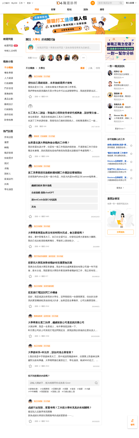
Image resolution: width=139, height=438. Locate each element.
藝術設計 (8, 104)
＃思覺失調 (56, 389)
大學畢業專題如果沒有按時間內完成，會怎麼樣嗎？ (56, 232)
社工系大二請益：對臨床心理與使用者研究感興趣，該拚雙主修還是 (63, 112)
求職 (6, 168)
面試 (6, 163)
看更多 (119, 188)
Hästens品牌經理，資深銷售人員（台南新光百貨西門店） (117, 161)
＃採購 (65, 389)
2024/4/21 (95, 306)
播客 (102, 9)
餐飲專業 (8, 73)
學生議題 (8, 189)
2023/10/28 (95, 336)
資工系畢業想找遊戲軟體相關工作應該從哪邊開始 (55, 172)
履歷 (6, 142)
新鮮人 (7, 173)
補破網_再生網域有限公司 (117, 155)
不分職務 (8, 67)
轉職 (6, 147)
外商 (6, 184)
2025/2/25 (95, 157)
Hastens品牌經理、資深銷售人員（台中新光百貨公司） (117, 177)
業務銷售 (8, 94)
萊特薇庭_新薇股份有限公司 (117, 147)
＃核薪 (80, 389)
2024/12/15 (95, 217)
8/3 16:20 (95, 97)
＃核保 (72, 389)
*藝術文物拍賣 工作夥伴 (117, 153)
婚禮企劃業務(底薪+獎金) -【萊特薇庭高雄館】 (117, 145)
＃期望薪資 (44, 392)
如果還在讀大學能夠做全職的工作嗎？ (49, 142)
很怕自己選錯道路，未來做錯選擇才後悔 (50, 82)
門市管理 (8, 88)
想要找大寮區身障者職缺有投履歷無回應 (50, 262)
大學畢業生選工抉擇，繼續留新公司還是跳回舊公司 (56, 322)
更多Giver (119, 129)
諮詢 (86, 9)
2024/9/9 (96, 247)
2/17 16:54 (95, 127)
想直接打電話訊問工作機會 (42, 292)
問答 (37, 9)
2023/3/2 (96, 366)
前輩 (53, 9)
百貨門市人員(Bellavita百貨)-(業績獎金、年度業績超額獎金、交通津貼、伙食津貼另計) (117, 169)
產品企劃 (8, 99)
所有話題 (8, 137)
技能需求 (8, 158)
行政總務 (8, 83)
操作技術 (8, 114)
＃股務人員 (55, 392)
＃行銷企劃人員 (68, 392)
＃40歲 (87, 389)
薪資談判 (8, 179)
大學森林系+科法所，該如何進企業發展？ (51, 352)
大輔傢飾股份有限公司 (116, 164)
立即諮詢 (120, 232)
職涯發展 (8, 153)
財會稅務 (8, 120)
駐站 (69, 9)
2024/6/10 (95, 277)
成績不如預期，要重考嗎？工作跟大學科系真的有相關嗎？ (60, 407)
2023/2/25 (95, 421)
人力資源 (8, 78)
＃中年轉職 (33, 392)
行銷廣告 (8, 109)
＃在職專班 (45, 389)
